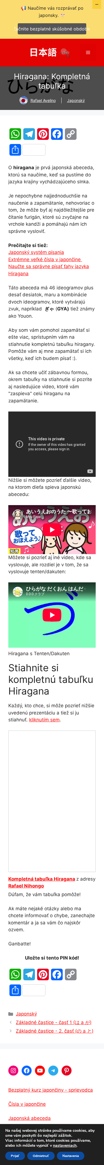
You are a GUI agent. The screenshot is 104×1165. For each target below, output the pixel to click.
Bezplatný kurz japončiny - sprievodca (50, 1090)
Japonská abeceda (29, 1118)
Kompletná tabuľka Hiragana (41, 879)
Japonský (76, 100)
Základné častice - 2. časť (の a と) (54, 1031)
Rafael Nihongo (26, 886)
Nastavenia (70, 1156)
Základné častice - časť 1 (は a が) (54, 1022)
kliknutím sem (44, 719)
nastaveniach (65, 1145)
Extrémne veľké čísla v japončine (45, 259)
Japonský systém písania (36, 252)
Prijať (15, 1156)
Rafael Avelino (43, 100)
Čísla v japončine (27, 1104)
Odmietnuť (41, 1156)
